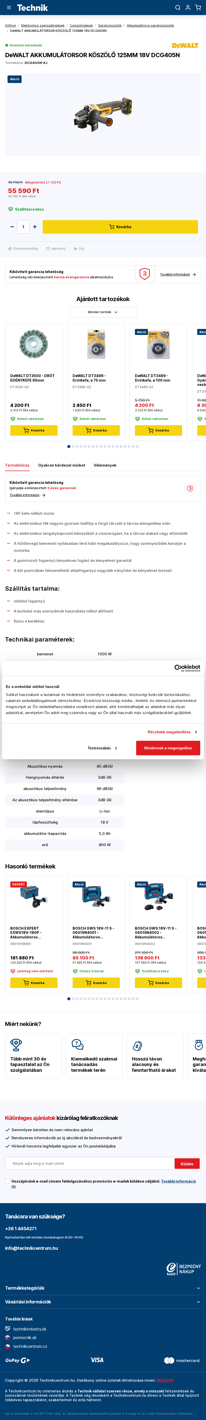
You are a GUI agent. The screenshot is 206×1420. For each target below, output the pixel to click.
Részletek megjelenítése (169, 732)
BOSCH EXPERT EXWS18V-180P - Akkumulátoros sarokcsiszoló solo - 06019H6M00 (28, 932)
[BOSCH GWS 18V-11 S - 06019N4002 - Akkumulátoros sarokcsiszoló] (158, 896)
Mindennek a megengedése (168, 748)
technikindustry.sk (29, 1329)
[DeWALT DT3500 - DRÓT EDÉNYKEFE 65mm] (34, 343)
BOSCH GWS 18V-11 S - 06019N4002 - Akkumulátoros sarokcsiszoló (156, 932)
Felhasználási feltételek (174, 1413)
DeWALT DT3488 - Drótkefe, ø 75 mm (89, 378)
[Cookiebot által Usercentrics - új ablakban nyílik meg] (178, 668)
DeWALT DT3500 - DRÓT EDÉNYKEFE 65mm (32, 378)
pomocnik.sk (24, 1337)
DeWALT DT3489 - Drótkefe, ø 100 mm (152, 378)
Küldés (187, 1164)
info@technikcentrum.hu (31, 1248)
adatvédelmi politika (105, 1413)
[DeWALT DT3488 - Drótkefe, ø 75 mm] (96, 343)
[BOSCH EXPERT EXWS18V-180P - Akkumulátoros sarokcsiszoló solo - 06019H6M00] (34, 896)
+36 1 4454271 (20, 1228)
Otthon (10, 25)
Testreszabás (99, 748)
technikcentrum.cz (29, 1346)
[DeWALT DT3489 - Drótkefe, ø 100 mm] (158, 343)
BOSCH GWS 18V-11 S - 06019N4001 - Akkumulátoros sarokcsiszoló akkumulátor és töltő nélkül (93, 932)
